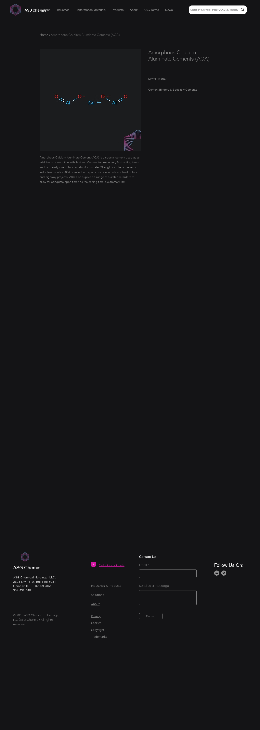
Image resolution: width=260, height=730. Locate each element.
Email (143, 564)
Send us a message (154, 585)
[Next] (93, 564)
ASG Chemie (26, 567)
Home (44, 35)
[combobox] (218, 9)
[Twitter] (223, 573)
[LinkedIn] (216, 573)
